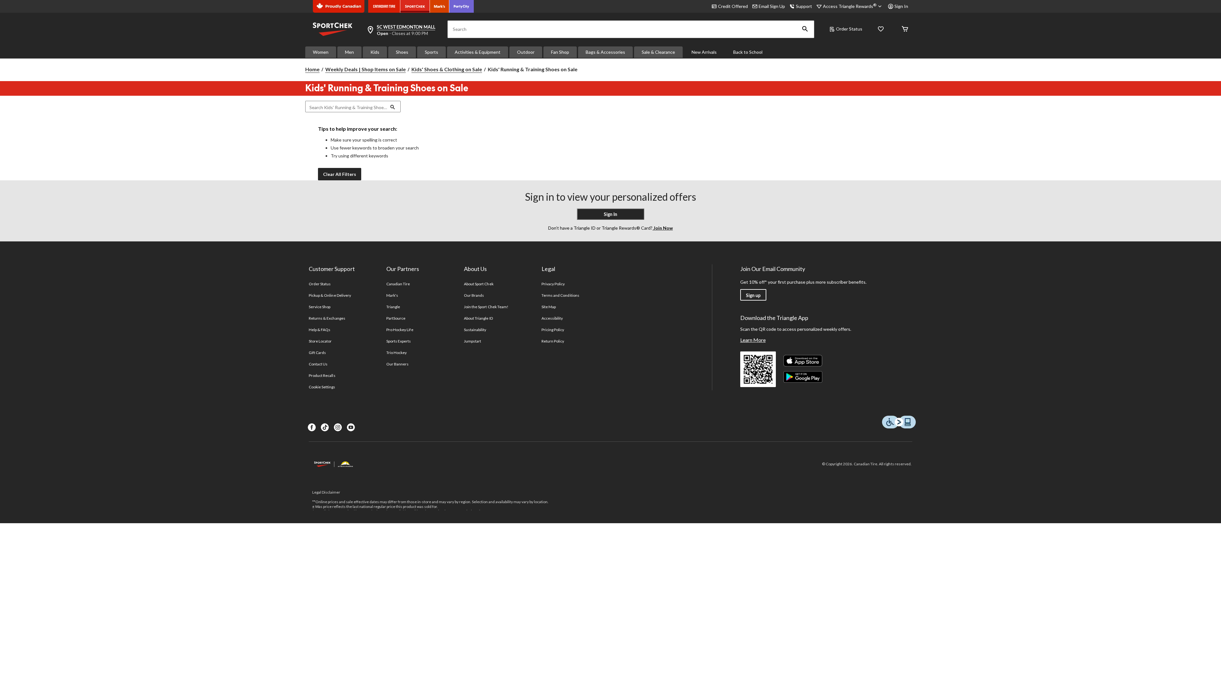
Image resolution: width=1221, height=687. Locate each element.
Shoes (402, 52)
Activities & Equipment (477, 52)
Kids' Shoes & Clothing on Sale (446, 69)
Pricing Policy (553, 329)
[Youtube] (351, 427)
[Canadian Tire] (384, 6)
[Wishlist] (881, 29)
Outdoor (526, 52)
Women (320, 52)
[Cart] (905, 29)
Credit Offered (733, 6)
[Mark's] (439, 6)
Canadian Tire (398, 283)
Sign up (753, 295)
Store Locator (320, 341)
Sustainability (475, 329)
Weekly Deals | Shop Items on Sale (365, 69)
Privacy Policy (553, 283)
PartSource (395, 318)
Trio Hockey (396, 352)
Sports (431, 52)
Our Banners (397, 364)
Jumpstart (472, 341)
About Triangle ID (478, 318)
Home (312, 69)
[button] (805, 29)
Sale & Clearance (658, 52)
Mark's (392, 295)
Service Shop (319, 306)
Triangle (393, 306)
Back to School (747, 52)
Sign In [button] (901, 6)
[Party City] (461, 6)
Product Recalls (322, 375)
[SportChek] (415, 6)
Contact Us (318, 364)
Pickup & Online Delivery (330, 295)
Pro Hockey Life (399, 329)
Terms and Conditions (560, 295)
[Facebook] (312, 427)
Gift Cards (317, 352)
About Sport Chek (478, 283)
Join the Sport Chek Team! (486, 306)
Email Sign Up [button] (772, 6)
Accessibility (552, 318)
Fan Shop (560, 52)
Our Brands (474, 295)
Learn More (753, 340)
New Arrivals (704, 52)
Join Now (662, 228)
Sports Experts (398, 341)
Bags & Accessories (605, 52)
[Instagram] (338, 427)
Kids (374, 52)
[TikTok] (325, 427)
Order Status (849, 28)
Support (804, 6)
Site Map (549, 306)
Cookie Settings (322, 387)
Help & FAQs (319, 329)
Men (349, 52)
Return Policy (553, 341)
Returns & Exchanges (327, 318)
